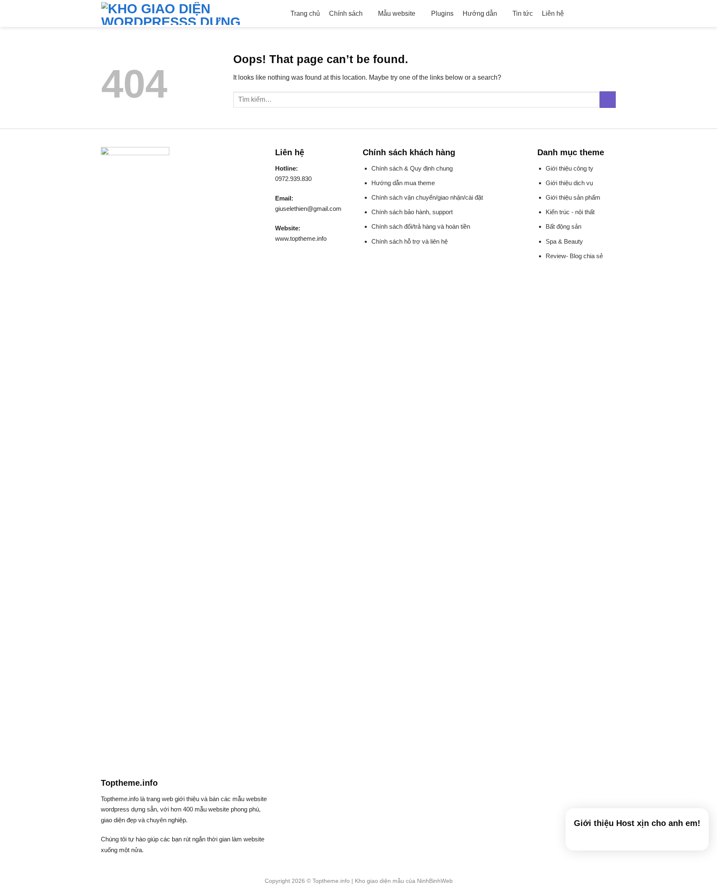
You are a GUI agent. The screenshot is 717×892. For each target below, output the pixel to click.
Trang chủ (305, 13)
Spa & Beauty (564, 241)
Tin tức (522, 13)
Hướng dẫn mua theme (403, 182)
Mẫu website (396, 13)
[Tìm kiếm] (577, 13)
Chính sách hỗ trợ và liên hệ (409, 241)
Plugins (442, 13)
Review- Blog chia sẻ (574, 255)
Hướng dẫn (480, 13)
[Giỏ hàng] (611, 14)
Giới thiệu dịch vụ (569, 182)
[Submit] (608, 99)
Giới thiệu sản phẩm (573, 197)
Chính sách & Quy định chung (412, 168)
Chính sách (346, 13)
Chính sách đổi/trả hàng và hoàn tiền (420, 226)
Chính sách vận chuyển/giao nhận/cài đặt (427, 197)
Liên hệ (553, 13)
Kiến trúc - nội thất (570, 211)
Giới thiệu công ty (569, 168)
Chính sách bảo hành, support (412, 211)
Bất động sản (563, 226)
